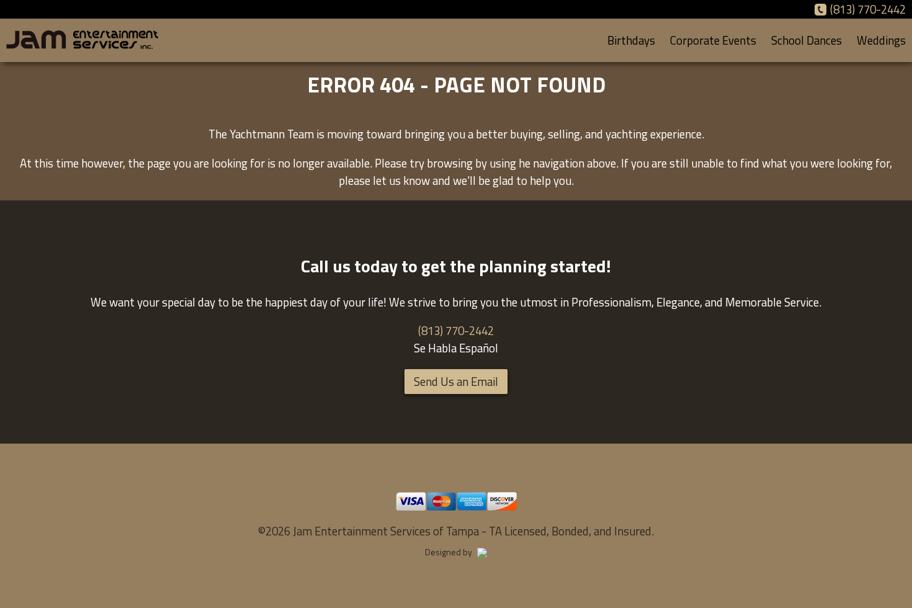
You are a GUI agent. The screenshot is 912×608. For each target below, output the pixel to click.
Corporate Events (713, 40)
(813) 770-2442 (868, 9)
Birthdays (631, 40)
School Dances (806, 40)
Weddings (881, 40)
